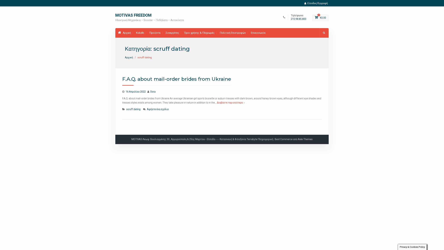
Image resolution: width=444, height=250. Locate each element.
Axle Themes (305, 139)
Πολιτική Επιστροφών (233, 32)
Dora (153, 91)
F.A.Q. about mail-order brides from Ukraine (176, 79)
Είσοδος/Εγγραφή (318, 3)
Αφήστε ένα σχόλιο (158, 109)
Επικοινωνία (258, 32)
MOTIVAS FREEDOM (133, 15)
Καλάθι (140, 32)
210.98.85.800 (298, 19)
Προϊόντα (154, 32)
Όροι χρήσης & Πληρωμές (199, 32)
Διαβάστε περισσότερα (230, 102)
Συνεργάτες (172, 32)
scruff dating (133, 109)
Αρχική (127, 32)
